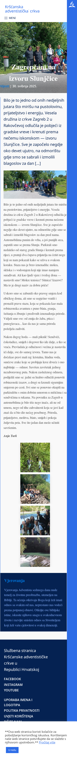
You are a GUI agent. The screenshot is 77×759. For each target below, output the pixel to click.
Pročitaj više (47, 742)
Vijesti (4, 86)
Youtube (11, 690)
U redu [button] (12, 750)
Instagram (13, 685)
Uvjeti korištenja (18, 716)
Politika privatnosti (21, 710)
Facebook (12, 679)
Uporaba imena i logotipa (18, 702)
